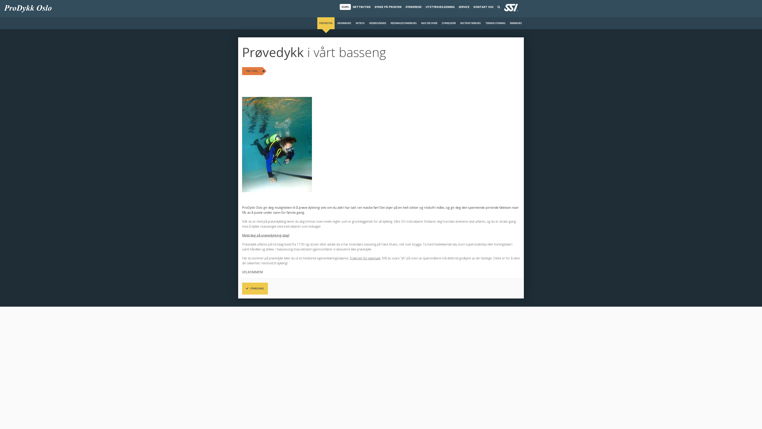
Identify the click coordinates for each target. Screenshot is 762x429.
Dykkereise (414, 7)
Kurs (345, 7)
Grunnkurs (344, 23)
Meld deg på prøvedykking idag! (265, 235)
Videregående (377, 23)
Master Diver (429, 23)
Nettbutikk (362, 7)
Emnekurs (516, 23)
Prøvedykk (326, 23)
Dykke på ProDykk (388, 7)
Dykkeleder (449, 23)
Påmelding (257, 288)
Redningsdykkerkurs (404, 23)
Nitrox (360, 23)
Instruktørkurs (470, 23)
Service (464, 7)
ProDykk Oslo (28, 9)
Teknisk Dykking (495, 23)
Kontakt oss (483, 7)
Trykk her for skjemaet (365, 258)
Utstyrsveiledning (440, 7)
